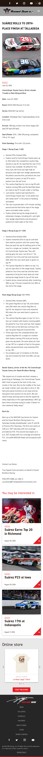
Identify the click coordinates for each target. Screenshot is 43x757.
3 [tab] (23, 683)
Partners (21, 721)
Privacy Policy (21, 752)
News (22, 707)
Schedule (21, 716)
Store (21, 730)
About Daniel (21, 725)
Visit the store (21, 690)
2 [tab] (21, 683)
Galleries (21, 712)
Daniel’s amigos (21, 734)
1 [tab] (19, 683)
